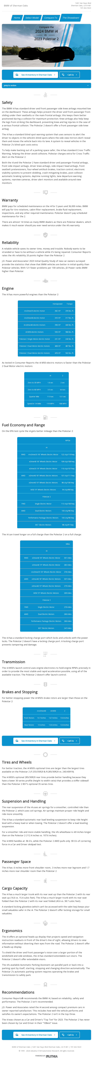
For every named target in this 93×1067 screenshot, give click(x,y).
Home (17, 17)
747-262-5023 (85, 8)
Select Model (32, 17)
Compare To (51, 17)
